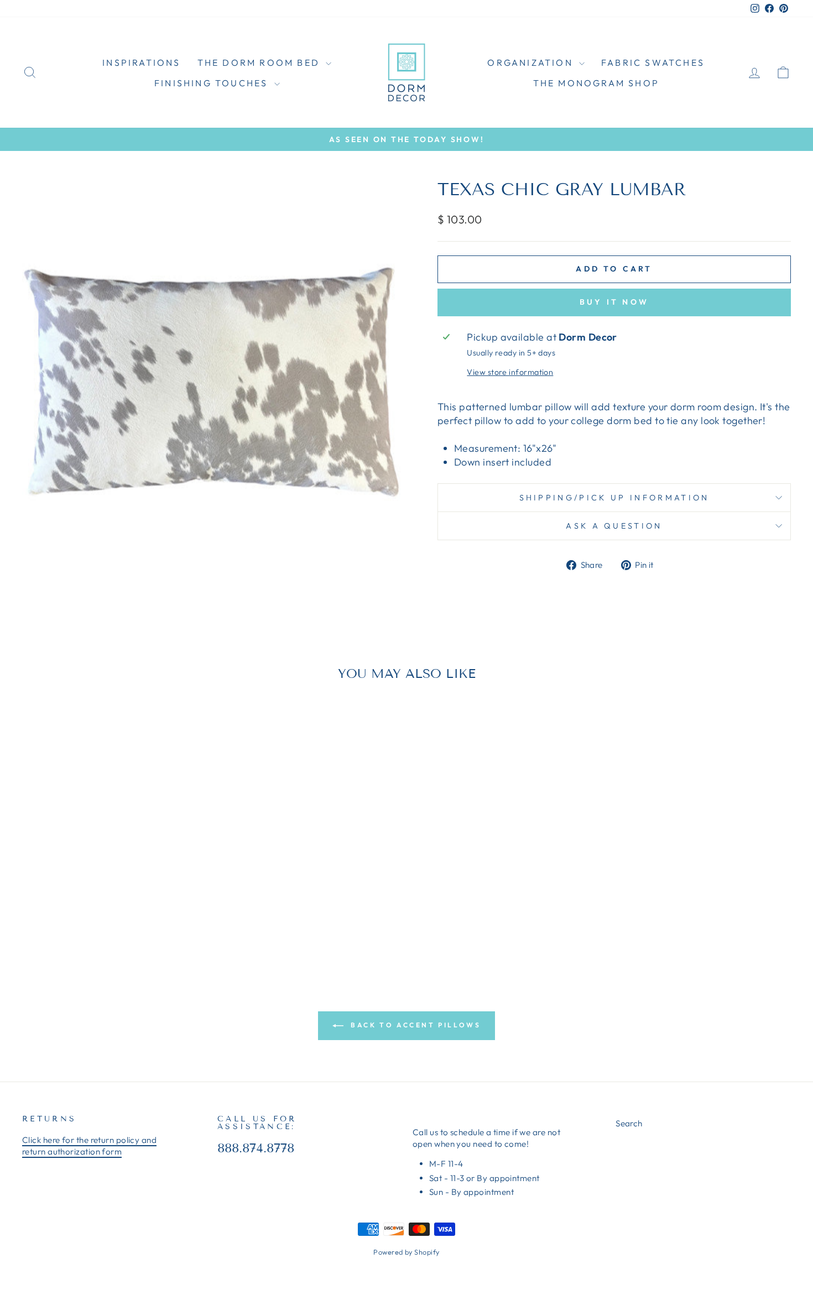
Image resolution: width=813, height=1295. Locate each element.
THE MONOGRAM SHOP (596, 82)
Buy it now (614, 302)
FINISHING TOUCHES (213, 82)
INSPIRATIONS (141, 62)
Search (629, 1123)
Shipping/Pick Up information (614, 498)
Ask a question (614, 526)
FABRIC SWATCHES (653, 62)
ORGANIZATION (531, 62)
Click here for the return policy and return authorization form (89, 1146)
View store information (510, 372)
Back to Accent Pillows (414, 1025)
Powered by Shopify (406, 1251)
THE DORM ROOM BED (260, 62)
